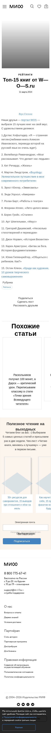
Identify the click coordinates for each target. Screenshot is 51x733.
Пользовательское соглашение (18, 672)
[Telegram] (32, 704)
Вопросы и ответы (12, 613)
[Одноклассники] (28, 704)
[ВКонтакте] (23, 704)
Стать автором (10, 637)
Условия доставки (12, 622)
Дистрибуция (10, 646)
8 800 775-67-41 (15, 573)
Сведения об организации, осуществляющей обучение (17, 666)
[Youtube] (18, 704)
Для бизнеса (10, 651)
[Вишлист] (39, 7)
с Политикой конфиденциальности (19, 717)
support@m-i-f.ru (13, 590)
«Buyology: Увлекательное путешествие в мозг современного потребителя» (22, 176)
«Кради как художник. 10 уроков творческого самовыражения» (25, 272)
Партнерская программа (15, 642)
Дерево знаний (11, 617)
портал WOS (29, 120)
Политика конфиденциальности (19, 677)
